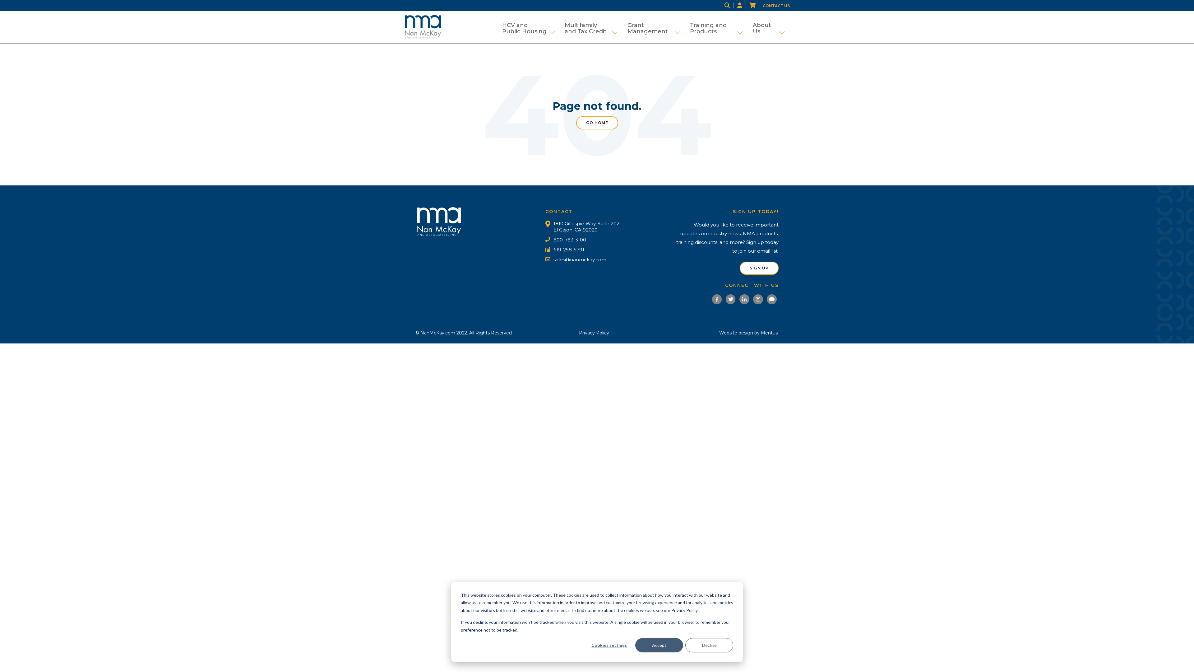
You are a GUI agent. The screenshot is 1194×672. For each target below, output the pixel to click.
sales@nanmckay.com (579, 260)
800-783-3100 (569, 240)
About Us (769, 28)
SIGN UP (759, 268)
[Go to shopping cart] (756, 5)
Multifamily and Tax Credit (591, 28)
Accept (659, 645)
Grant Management (653, 28)
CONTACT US (776, 5)
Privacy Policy (594, 333)
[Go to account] (743, 5)
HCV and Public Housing (528, 28)
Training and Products (716, 28)
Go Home (597, 122)
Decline (709, 645)
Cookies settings (609, 645)
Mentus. (770, 333)
